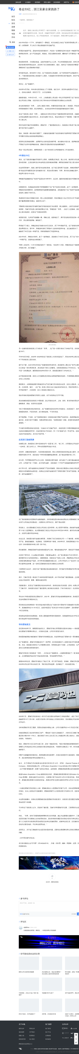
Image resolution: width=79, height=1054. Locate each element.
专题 (13, 33)
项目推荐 (21, 1032)
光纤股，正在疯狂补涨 (49, 1014)
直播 (13, 26)
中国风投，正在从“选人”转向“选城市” (28, 994)
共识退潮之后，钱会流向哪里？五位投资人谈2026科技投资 (51, 973)
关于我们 (32, 1032)
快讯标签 (48, 1039)
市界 (20, 14)
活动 (13, 37)
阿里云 (36, 1049)
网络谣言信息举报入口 (25, 1044)
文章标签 (48, 1035)
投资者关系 (22, 1039)
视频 (13, 30)
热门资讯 (48, 1028)
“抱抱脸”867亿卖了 (48, 993)
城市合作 (21, 1028)
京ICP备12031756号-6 (64, 1052)
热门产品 (48, 1032)
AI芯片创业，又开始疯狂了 (27, 1014)
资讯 (13, 23)
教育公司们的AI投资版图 (26, 972)
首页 (13, 16)
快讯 (13, 20)
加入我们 (32, 1039)
